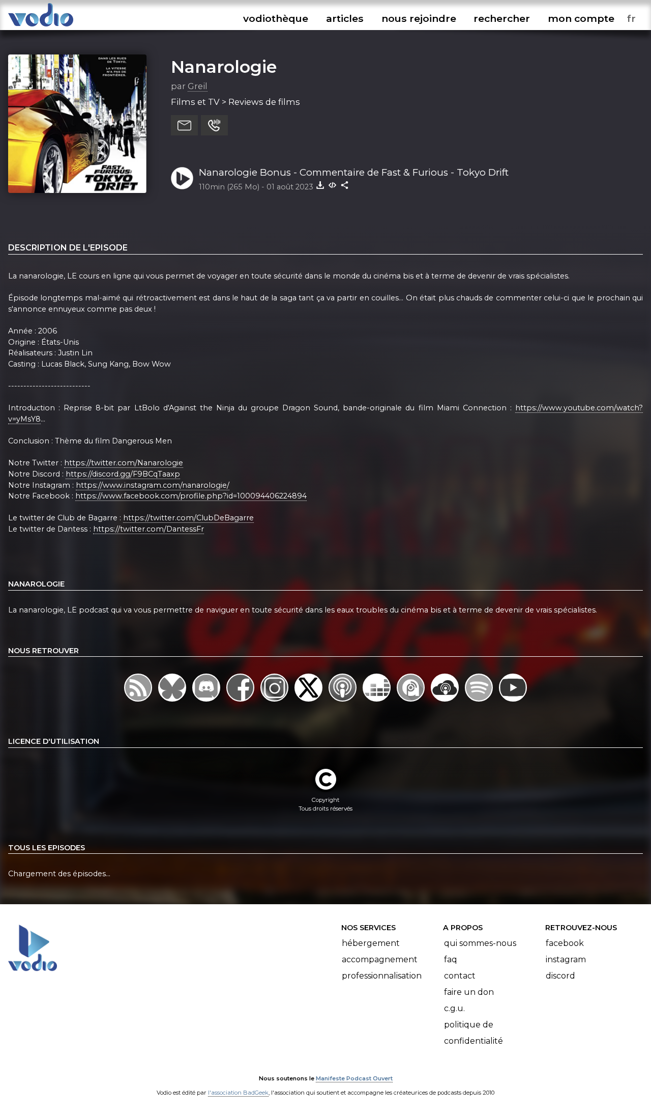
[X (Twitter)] (309, 701)
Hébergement (371, 943)
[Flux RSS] (139, 701)
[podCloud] (446, 701)
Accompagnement (380, 959)
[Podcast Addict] (412, 701)
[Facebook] (241, 701)
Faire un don (469, 992)
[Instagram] (275, 701)
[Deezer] (378, 701)
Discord (560, 976)
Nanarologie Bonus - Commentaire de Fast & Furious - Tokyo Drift (354, 172)
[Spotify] (480, 701)
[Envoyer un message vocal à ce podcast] (214, 125)
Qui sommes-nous (480, 943)
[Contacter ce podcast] (184, 125)
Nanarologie (224, 67)
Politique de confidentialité (473, 1033)
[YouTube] (513, 701)
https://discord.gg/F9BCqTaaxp (123, 474)
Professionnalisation (382, 976)
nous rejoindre (418, 18)
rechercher (502, 18)
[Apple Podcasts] (344, 701)
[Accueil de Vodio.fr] (40, 27)
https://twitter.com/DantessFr (148, 529)
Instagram (566, 959)
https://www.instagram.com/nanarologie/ (152, 485)
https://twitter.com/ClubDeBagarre (188, 517)
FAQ (450, 959)
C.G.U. (454, 1008)
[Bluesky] (173, 701)
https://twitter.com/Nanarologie (123, 462)
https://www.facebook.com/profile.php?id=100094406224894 (191, 495)
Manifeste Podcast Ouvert (354, 1078)
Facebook (565, 943)
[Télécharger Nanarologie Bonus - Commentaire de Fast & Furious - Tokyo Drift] (320, 185)
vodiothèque (275, 18)
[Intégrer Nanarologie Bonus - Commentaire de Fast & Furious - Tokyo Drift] (333, 185)
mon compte (581, 18)
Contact (460, 976)
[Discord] (207, 701)
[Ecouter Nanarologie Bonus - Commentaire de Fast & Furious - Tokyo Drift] (182, 178)
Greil (198, 86)
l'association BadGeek (238, 1092)
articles (345, 18)
